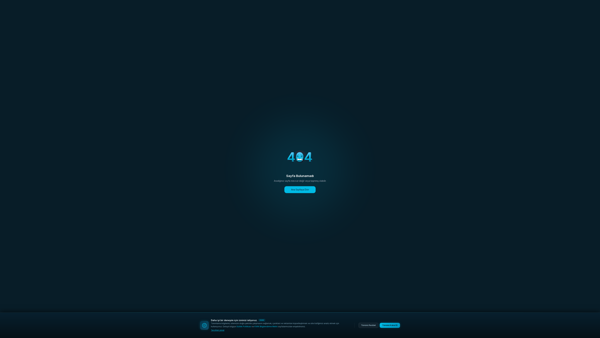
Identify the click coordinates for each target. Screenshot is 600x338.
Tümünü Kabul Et (390, 325)
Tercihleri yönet (217, 330)
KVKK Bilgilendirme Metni (266, 326)
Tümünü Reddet (368, 325)
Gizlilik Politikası (243, 326)
